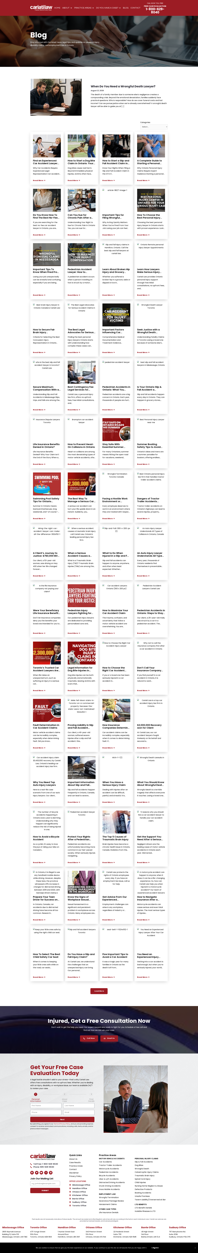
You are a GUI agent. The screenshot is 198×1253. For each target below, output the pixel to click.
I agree (155, 1248)
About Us (73, 1159)
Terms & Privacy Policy (62, 1124)
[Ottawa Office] (70, 1192)
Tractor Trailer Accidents (110, 1165)
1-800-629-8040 (155, 11)
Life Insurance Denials (108, 1212)
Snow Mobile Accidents (109, 1189)
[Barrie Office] (70, 1199)
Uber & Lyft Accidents (109, 1179)
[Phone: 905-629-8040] (31, 1167)
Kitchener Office (80, 1195)
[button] (99, 991)
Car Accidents (105, 1162)
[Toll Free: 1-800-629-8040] (31, 1164)
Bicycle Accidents (107, 1175)
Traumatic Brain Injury (144, 1175)
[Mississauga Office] (70, 1185)
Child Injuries (140, 1182)
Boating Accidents (143, 1193)
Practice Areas (76, 1166)
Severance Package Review (111, 1201)
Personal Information (35, 1100)
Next (62, 1119)
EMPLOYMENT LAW (107, 1194)
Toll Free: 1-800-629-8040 (45, 1164)
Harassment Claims (108, 1204)
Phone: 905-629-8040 (43, 1167)
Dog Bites (139, 1165)
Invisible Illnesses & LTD (145, 1211)
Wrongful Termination (109, 1197)
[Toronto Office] (70, 1205)
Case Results (75, 1162)
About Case (64, 1100)
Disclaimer (74, 1173)
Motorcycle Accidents (109, 1169)
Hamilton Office (79, 1188)
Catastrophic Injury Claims (147, 1172)
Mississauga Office (81, 1185)
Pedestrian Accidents (108, 1172)
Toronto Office (79, 1205)
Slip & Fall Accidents (144, 1162)
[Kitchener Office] (70, 1195)
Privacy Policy (75, 1176)
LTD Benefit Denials (143, 1208)
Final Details (91, 1100)
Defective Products (143, 1189)
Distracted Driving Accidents (112, 1182)
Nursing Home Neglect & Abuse (149, 1186)
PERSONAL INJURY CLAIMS (146, 1158)
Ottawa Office (79, 1192)
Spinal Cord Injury (142, 1179)
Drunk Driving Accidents (110, 1186)
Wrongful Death (142, 1169)
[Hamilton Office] (70, 1188)
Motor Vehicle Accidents (112, 1158)
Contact (73, 1169)
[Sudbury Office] (70, 1202)
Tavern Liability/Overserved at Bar (150, 1200)
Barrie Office (78, 1198)
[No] (195, 1248)
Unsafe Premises (142, 1196)
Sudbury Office (79, 1202)
